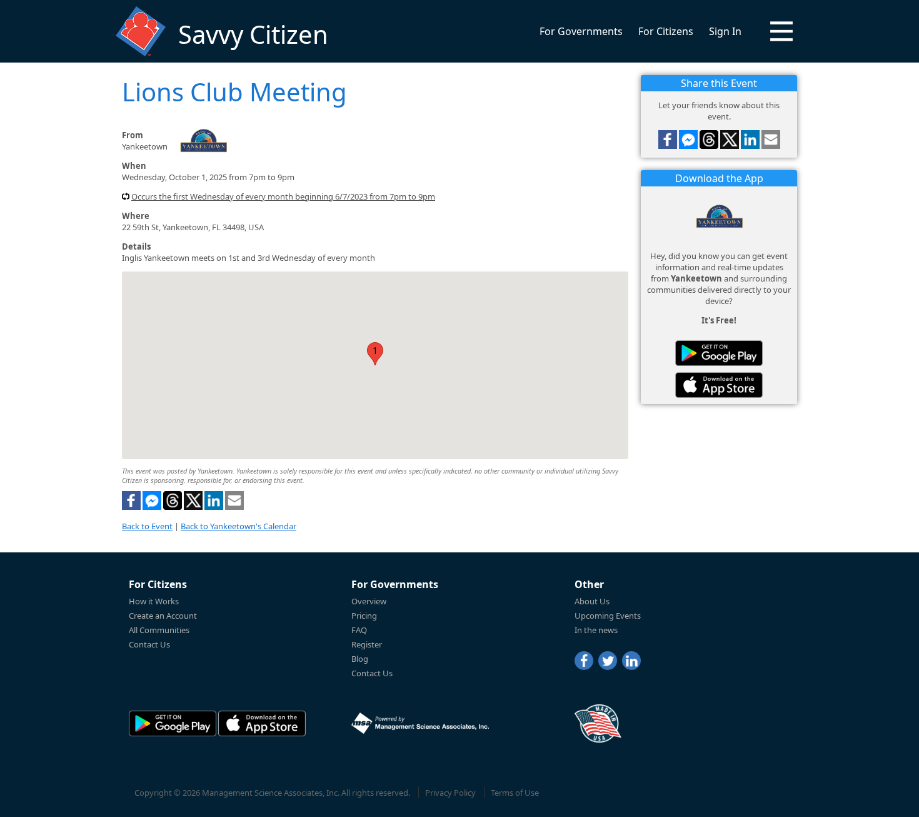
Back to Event (147, 526)
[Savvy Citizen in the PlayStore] (719, 353)
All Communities (159, 630)
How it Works (154, 601)
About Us (592, 601)
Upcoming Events (608, 615)
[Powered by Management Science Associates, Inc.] (420, 723)
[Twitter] (607, 660)
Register (366, 644)
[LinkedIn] (631, 660)
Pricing (364, 615)
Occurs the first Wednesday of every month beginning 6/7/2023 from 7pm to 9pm (283, 196)
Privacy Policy (450, 792)
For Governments (581, 31)
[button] (781, 31)
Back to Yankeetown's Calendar (238, 526)
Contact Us (149, 644)
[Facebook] (584, 660)
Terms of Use (515, 792)
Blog (359, 658)
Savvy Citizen (253, 34)
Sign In (725, 31)
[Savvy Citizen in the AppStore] (719, 385)
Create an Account (163, 615)
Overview (368, 601)
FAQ (359, 630)
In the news (596, 630)
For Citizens (665, 31)
